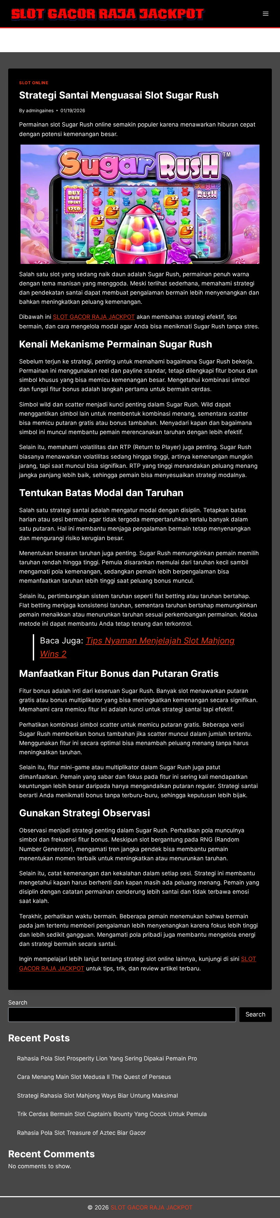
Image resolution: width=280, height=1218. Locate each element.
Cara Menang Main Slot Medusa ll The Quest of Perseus (94, 1076)
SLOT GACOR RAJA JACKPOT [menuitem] (94, 316)
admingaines (40, 110)
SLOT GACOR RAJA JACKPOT (152, 1207)
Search (17, 1002)
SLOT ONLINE (33, 82)
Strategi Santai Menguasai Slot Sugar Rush (119, 95)
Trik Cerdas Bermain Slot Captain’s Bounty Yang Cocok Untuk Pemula (112, 1114)
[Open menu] (265, 13)
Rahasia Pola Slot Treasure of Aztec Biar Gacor (81, 1132)
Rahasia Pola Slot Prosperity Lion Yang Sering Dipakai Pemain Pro (107, 1058)
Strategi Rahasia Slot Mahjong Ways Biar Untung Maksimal (97, 1095)
